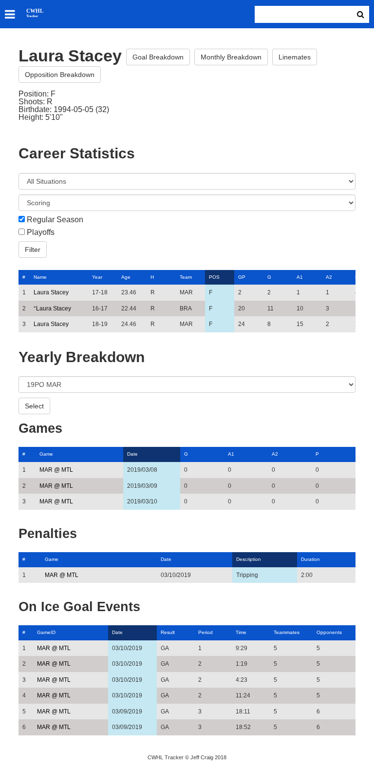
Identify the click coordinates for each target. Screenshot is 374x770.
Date (132, 454)
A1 (300, 277)
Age (126, 277)
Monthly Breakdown (231, 57)
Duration (310, 559)
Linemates (295, 57)
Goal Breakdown (158, 57)
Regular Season (55, 220)
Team (186, 277)
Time (241, 632)
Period (205, 632)
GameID (46, 632)
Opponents (329, 632)
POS (214, 277)
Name (40, 277)
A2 (329, 277)
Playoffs (41, 232)
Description (248, 559)
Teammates (286, 632)
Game (46, 454)
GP (241, 277)
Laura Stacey (51, 292)
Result (168, 632)
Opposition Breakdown (59, 74)
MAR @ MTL (56, 470)
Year (97, 277)
